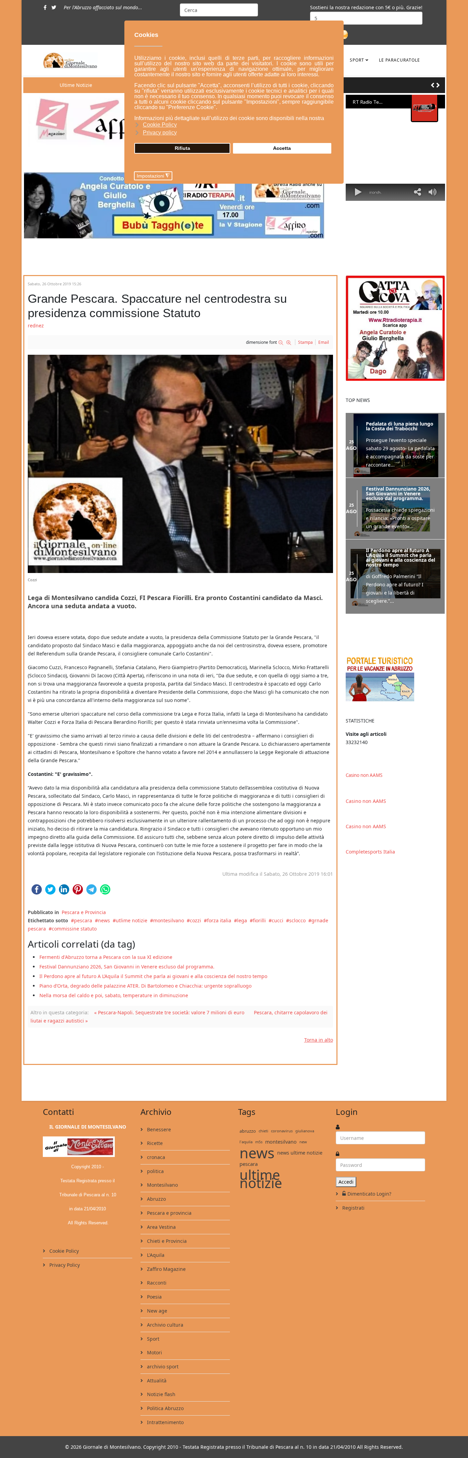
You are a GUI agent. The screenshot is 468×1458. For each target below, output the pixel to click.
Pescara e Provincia (84, 912)
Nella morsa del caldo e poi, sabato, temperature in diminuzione (113, 995)
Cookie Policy (63, 1251)
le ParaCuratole (399, 60)
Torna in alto (318, 1040)
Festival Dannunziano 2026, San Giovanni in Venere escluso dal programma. (126, 966)
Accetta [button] (282, 148)
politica (155, 1171)
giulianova (304, 1130)
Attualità (156, 1380)
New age (156, 1310)
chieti (263, 1130)
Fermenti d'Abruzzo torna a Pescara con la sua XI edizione (105, 957)
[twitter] (53, 7)
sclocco (297, 920)
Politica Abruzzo (165, 1408)
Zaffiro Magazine (166, 1269)
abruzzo (247, 1131)
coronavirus (282, 1130)
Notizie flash (160, 1394)
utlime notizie (131, 920)
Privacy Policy (64, 1265)
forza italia (219, 920)
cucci (277, 920)
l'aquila (246, 1141)
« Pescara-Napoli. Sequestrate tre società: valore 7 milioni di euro (169, 1012)
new (303, 1141)
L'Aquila (155, 1255)
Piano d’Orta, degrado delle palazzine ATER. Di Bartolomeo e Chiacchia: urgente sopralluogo (145, 985)
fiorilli (259, 920)
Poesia (154, 1296)
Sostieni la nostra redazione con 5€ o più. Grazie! (366, 7)
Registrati (353, 1208)
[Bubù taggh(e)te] (180, 205)
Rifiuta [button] (182, 148)
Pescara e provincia (169, 1213)
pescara (83, 920)
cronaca (155, 1157)
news (104, 920)
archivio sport (162, 1366)
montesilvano (168, 920)
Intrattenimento (165, 1422)
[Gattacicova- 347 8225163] (395, 328)
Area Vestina (161, 1227)
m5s (258, 1141)
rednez (36, 325)
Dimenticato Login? (369, 1193)
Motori (154, 1352)
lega (242, 920)
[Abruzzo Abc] (395, 678)
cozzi (195, 920)
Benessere (158, 1129)
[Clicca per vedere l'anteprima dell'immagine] (180, 464)
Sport (357, 60)
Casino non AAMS (364, 775)
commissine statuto (74, 928)
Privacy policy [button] (160, 132)
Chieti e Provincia (166, 1241)
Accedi (346, 1182)
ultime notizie (260, 1178)
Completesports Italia (370, 851)
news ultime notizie (299, 1152)
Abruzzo (156, 1199)
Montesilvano (162, 1185)
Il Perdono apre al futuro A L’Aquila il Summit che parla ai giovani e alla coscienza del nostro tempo (153, 976)
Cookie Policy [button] (160, 125)
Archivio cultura (164, 1325)
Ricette (154, 1143)
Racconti (156, 1282)
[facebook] (45, 7)
